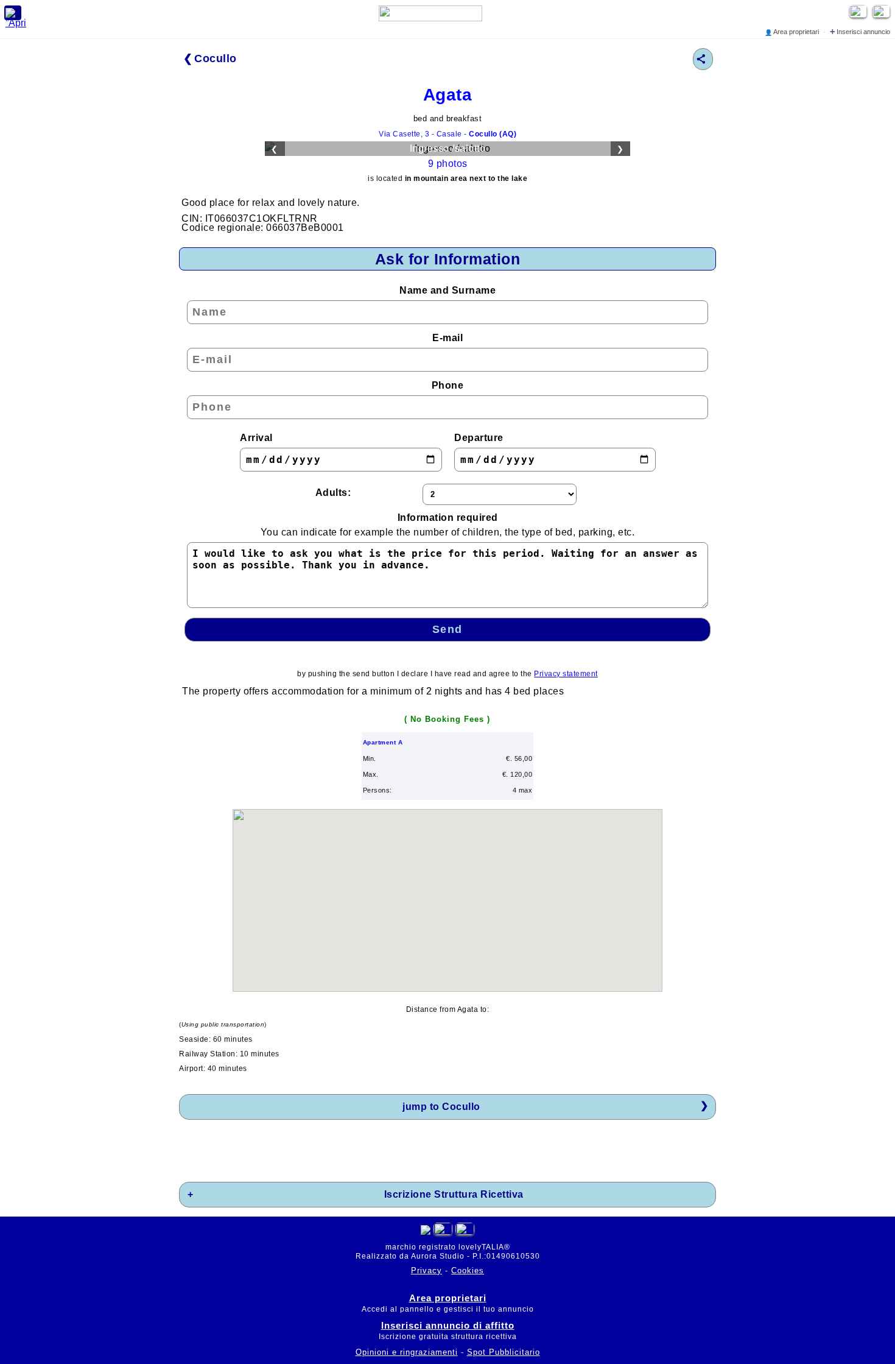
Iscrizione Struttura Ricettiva (454, 1194)
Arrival (256, 438)
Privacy (426, 1270)
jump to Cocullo (441, 1106)
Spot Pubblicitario (503, 1352)
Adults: (333, 492)
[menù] (12, 12)
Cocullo (215, 58)
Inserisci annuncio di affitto (447, 1325)
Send (447, 629)
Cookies (467, 1270)
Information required (448, 524)
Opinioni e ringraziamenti (407, 1352)
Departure (479, 438)
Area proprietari (793, 31)
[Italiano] (442, 1231)
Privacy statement (566, 674)
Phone (448, 385)
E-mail (447, 338)
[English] (882, 14)
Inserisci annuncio (860, 31)
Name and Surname (447, 290)
